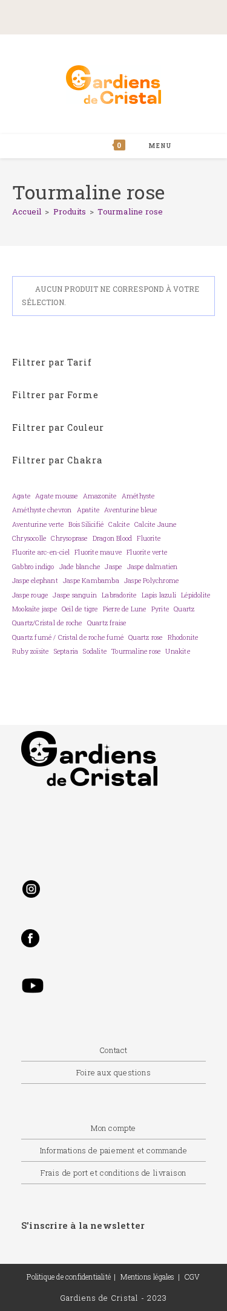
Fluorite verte (147, 552)
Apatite (88, 510)
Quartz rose (145, 637)
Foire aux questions (113, 1072)
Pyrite (160, 609)
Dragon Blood (112, 538)
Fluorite (148, 538)
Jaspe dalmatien (152, 566)
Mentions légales (147, 1276)
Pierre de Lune (124, 609)
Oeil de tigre (80, 609)
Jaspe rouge (30, 595)
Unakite (177, 651)
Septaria (66, 651)
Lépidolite (195, 595)
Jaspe (113, 566)
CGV (192, 1276)
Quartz (184, 609)
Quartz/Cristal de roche (47, 623)
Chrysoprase (69, 538)
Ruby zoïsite (30, 651)
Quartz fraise (107, 623)
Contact (113, 1050)
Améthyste (138, 496)
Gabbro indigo (33, 566)
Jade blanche (79, 566)
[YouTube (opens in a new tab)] (167, 16)
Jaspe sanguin (75, 595)
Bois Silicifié (86, 524)
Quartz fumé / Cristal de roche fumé (67, 637)
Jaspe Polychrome (151, 580)
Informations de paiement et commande (114, 1150)
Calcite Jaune (155, 524)
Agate (21, 496)
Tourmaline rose (130, 211)
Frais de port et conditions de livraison (113, 1172)
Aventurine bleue (130, 510)
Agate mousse (56, 496)
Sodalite (95, 651)
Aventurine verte (38, 524)
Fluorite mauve (98, 552)
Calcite (118, 524)
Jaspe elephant (35, 580)
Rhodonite (183, 637)
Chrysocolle (29, 538)
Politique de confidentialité (69, 1276)
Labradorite (119, 595)
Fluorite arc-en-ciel (41, 552)
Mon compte (113, 1128)
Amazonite (100, 496)
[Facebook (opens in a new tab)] (70, 16)
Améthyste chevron (41, 510)
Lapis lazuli (159, 595)
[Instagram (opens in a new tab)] (124, 16)
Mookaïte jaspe (34, 609)
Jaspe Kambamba (91, 580)
